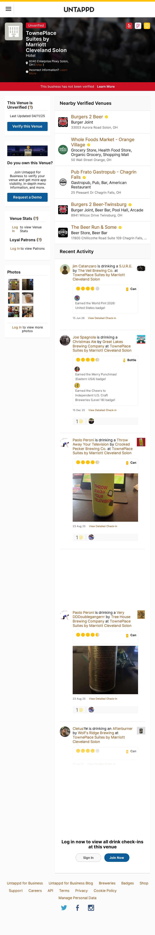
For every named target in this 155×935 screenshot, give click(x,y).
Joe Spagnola (84, 337)
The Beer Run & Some (94, 227)
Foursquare (138, 26)
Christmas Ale (84, 342)
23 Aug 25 (79, 526)
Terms (64, 890)
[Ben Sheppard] (91, 537)
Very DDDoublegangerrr (98, 614)
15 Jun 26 (79, 318)
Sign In (88, 858)
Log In (15, 229)
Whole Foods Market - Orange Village (102, 142)
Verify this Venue (27, 126)
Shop (144, 883)
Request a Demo (27, 197)
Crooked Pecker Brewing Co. (101, 446)
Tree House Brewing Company (101, 619)
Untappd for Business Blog (71, 883)
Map (39, 64)
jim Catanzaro (84, 266)
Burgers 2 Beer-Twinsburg (99, 204)
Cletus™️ (80, 728)
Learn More (106, 86)
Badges (127, 883)
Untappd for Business (25, 883)
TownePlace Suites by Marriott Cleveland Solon (99, 277)
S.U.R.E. (125, 266)
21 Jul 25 (78, 764)
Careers (35, 890)
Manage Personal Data (77, 898)
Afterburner (123, 728)
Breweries (107, 883)
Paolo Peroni (83, 440)
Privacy (81, 890)
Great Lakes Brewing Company (98, 344)
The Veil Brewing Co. (95, 270)
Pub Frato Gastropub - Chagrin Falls (103, 174)
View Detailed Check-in (102, 318)
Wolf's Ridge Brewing (96, 733)
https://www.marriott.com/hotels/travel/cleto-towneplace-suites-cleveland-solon (147, 26)
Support (16, 890)
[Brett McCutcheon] (91, 421)
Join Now (116, 858)
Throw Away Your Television (100, 442)
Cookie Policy (105, 890)
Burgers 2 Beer (87, 116)
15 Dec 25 (79, 410)
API (50, 890)
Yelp (129, 26)
